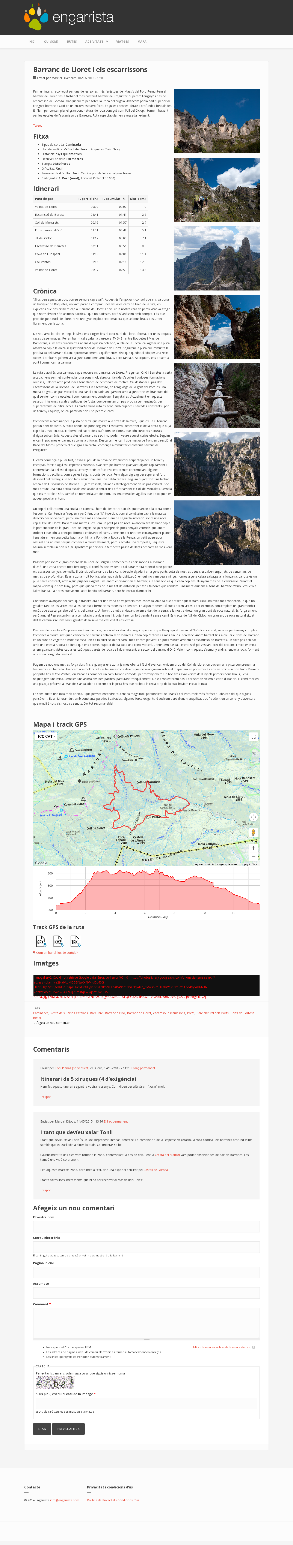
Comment (42, 1304)
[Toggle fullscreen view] (253, 736)
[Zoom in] (253, 848)
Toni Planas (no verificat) (72, 1068)
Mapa (141, 41)
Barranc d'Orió (115, 1013)
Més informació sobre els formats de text (222, 1347)
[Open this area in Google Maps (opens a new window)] (41, 863)
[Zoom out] (253, 856)
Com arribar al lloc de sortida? (57, 953)
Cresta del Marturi (167, 1155)
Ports (191, 1013)
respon (46, 1097)
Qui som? (51, 41)
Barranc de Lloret (139, 1013)
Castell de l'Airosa (155, 1170)
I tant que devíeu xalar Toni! (76, 1132)
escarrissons (176, 1013)
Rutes (72, 41)
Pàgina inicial (43, 1263)
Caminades (40, 1013)
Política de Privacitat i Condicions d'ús (113, 1500)
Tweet (37, 125)
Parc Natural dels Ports (212, 1013)
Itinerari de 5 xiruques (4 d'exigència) (88, 1078)
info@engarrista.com (64, 1500)
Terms (255, 864)
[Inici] (68, 16)
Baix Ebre (96, 1013)
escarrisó (159, 1013)
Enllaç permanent (143, 1068)
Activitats (92, 40)
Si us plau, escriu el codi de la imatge (66, 1394)
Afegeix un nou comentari (52, 1023)
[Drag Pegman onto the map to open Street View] (253, 832)
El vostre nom (43, 1217)
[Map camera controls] (253, 817)
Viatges (122, 41)
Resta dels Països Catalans (69, 1013)
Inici (32, 41)
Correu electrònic (46, 1238)
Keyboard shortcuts (204, 864)
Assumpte (41, 1284)
